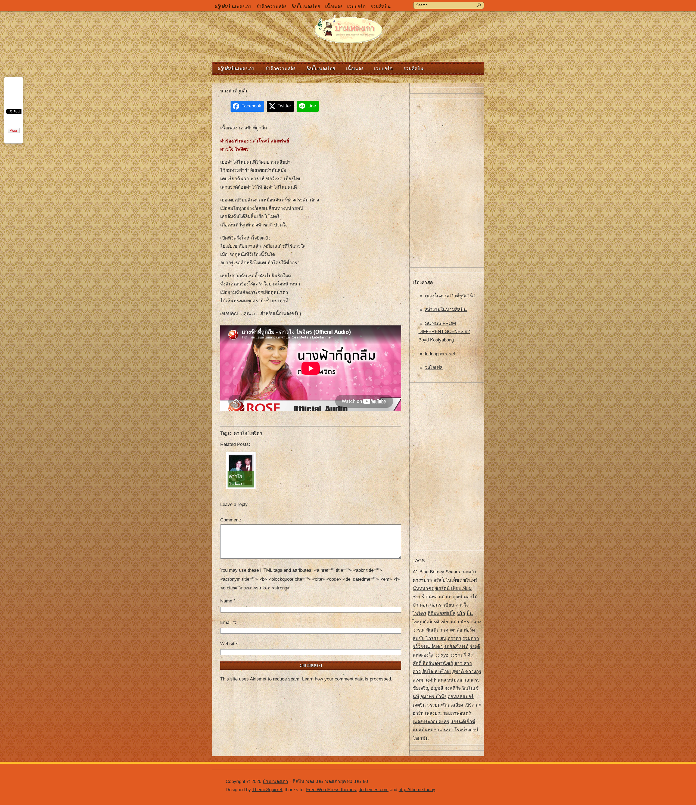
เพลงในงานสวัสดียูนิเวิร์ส (450, 296)
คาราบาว (422, 580)
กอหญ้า (468, 571)
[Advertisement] (447, 183)
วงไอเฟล (434, 367)
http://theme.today (417, 789)
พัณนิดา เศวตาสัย (444, 630)
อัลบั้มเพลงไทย (305, 6)
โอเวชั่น (421, 738)
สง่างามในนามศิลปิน (446, 309)
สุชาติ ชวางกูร (466, 671)
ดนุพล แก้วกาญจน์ (443, 596)
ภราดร (454, 638)
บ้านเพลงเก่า (275, 781)
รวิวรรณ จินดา (428, 646)
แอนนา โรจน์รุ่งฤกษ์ (458, 729)
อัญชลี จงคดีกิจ (446, 688)
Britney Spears (445, 571)
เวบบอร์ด (356, 6)
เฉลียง (456, 705)
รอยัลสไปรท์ (456, 646)
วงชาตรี (458, 655)
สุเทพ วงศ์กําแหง (429, 680)
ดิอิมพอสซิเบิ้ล (441, 613)
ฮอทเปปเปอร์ (461, 696)
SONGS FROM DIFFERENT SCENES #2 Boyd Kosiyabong (444, 332)
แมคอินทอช (425, 729)
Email (227, 622)
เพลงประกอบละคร (431, 721)
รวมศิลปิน (381, 6)
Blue (424, 571)
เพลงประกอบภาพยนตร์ (448, 713)
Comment (230, 520)
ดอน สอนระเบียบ (437, 605)
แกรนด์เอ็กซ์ (462, 721)
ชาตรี (418, 596)
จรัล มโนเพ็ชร (447, 580)
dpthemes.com (374, 789)
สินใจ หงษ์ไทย (436, 671)
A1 (415, 571)
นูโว (461, 613)
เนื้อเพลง (333, 6)
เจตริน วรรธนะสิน (431, 705)
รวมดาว (470, 638)
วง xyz (441, 655)
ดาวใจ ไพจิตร (248, 433)
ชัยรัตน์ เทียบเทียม (453, 588)
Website (228, 643)
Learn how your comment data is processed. (347, 679)
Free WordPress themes (331, 789)
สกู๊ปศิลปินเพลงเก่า (233, 6)
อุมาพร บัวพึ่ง (433, 696)
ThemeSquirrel (267, 789)
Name (227, 601)
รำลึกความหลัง (271, 6)
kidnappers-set (440, 353)
